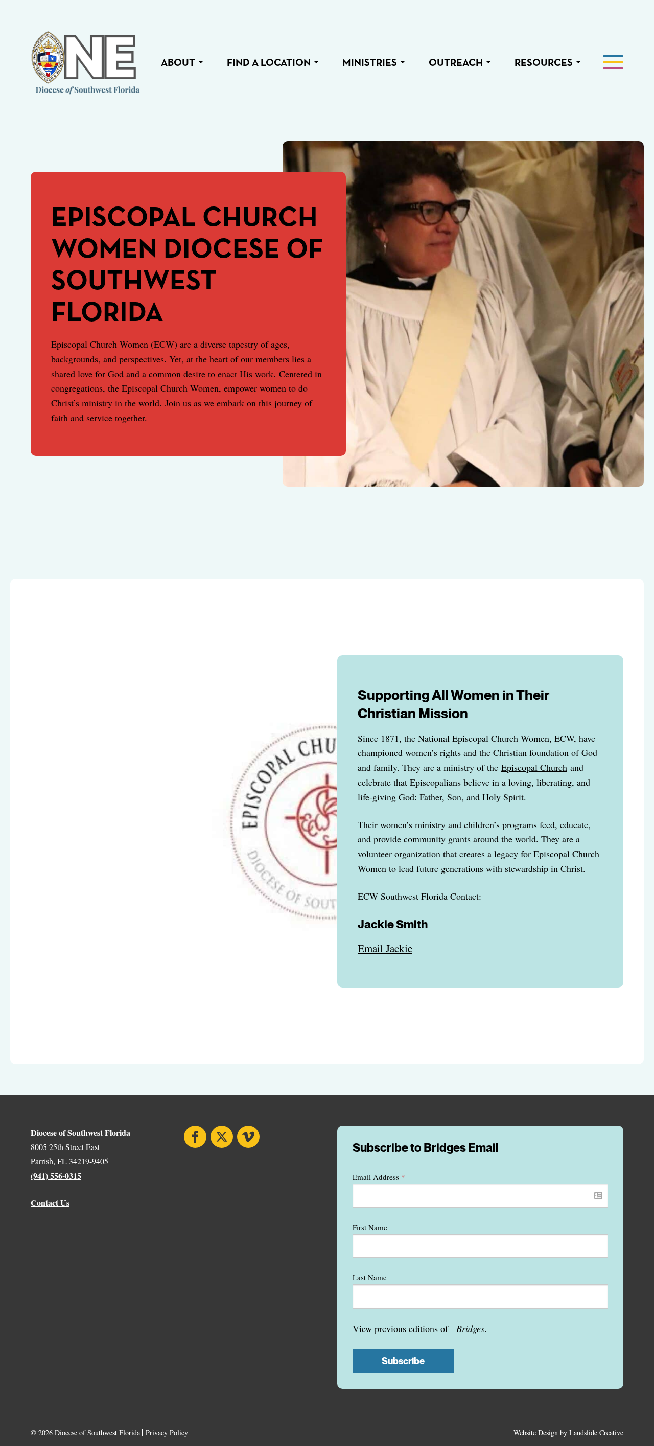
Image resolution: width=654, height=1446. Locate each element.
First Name (370, 1227)
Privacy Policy (167, 1432)
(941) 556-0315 (56, 1175)
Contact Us (50, 1202)
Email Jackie (385, 948)
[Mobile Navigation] (612, 63)
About (178, 63)
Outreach (456, 63)
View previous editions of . (420, 1328)
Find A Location (269, 63)
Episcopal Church (534, 767)
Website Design (535, 1432)
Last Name (370, 1277)
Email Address (379, 1177)
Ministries (369, 63)
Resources (544, 63)
